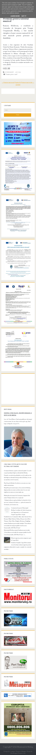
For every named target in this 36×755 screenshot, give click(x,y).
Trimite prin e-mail (11, 74)
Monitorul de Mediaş (25, 747)
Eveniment (9, 72)
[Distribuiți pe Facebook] (9, 68)
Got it (24, 16)
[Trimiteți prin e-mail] (4, 68)
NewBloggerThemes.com (18, 753)
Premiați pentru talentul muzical (16, 20)
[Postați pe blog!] (5, 68)
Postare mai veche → (27, 82)
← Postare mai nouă (8, 82)
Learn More (15, 16)
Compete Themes (15, 751)
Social (18, 72)
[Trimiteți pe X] (7, 68)
